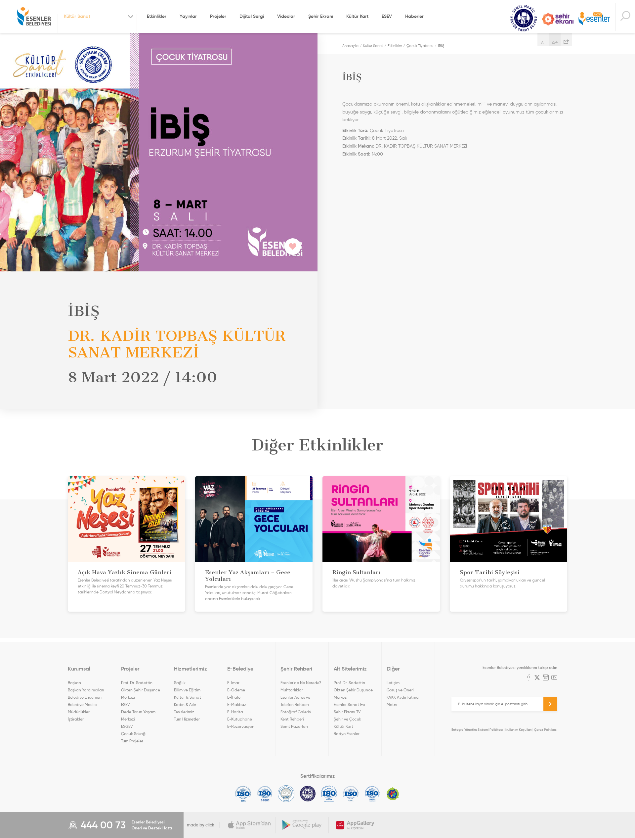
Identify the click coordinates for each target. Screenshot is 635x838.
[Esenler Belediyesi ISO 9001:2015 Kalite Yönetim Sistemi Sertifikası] (243, 793)
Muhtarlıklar (291, 689)
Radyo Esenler (594, 19)
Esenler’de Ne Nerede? (300, 682)
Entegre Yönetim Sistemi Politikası (477, 729)
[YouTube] (554, 678)
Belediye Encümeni (85, 697)
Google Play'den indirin (302, 825)
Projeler (218, 16)
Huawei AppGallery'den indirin (355, 825)
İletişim (393, 682)
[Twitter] (537, 678)
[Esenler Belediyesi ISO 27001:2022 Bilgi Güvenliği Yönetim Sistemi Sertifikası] (286, 793)
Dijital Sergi (251, 16)
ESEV (387, 16)
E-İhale (233, 697)
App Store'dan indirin (249, 825)
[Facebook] (528, 678)
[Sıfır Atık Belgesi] (393, 793)
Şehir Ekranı (320, 16)
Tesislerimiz (184, 711)
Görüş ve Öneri (400, 689)
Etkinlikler (156, 16)
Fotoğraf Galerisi (296, 711)
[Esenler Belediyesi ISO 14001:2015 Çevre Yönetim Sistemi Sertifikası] (265, 793)
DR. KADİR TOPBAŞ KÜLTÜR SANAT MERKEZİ (421, 146)
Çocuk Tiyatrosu (419, 45)
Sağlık (180, 682)
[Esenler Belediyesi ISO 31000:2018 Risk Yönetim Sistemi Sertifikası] (329, 793)
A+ (555, 42)
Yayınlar (188, 16)
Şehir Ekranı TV (557, 19)
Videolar (286, 16)
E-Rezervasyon (240, 726)
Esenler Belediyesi (34, 16)
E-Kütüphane (239, 719)
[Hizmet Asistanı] (625, 17)
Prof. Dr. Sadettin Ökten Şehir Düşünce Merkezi (140, 690)
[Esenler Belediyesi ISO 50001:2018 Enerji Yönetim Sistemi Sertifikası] (372, 793)
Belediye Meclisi (82, 704)
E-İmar (233, 682)
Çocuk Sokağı (134, 733)
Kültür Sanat (523, 18)
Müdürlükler (79, 711)
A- (543, 42)
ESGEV (127, 726)
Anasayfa (350, 45)
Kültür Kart (357, 16)
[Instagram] (546, 678)
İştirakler (76, 719)
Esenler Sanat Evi (349, 704)
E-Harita (235, 711)
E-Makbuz (236, 704)
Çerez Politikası (545, 729)
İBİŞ (441, 45)
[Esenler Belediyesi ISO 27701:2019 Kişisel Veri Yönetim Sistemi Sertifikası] (308, 793)
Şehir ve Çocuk (347, 719)
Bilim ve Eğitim (187, 689)
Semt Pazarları (294, 726)
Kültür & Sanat (187, 697)
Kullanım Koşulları (518, 729)
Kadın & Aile (185, 704)
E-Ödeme (236, 689)
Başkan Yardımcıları (86, 689)
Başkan (74, 682)
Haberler (414, 16)
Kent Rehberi (292, 719)
